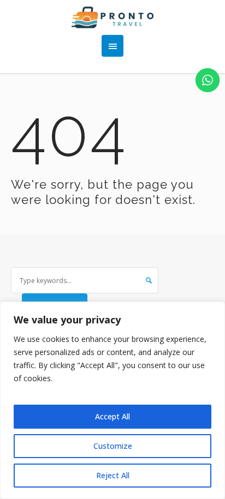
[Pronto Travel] (113, 17)
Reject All (112, 475)
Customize (112, 446)
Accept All (112, 416)
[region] (112, 400)
